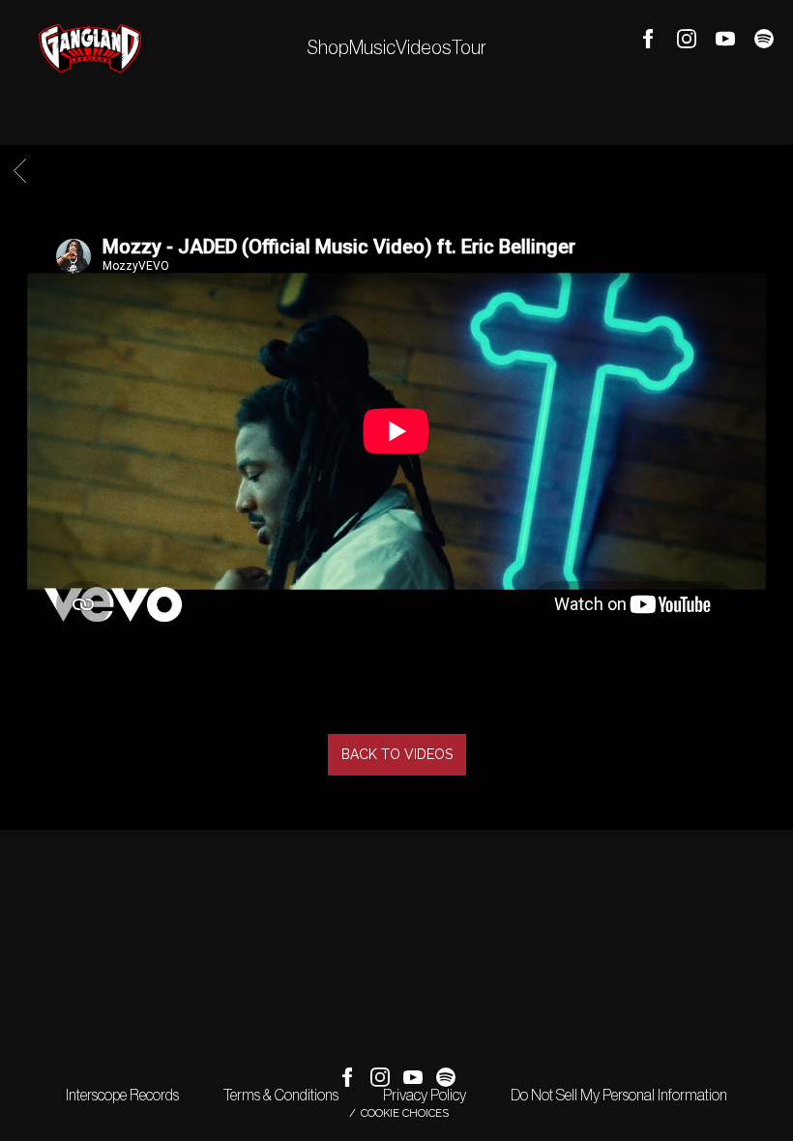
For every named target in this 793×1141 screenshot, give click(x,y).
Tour (469, 48)
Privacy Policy (424, 1095)
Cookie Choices (405, 1113)
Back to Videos (397, 754)
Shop (328, 48)
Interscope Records (122, 1095)
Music (372, 48)
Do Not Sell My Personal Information (619, 1095)
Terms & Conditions (280, 1095)
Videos (424, 48)
